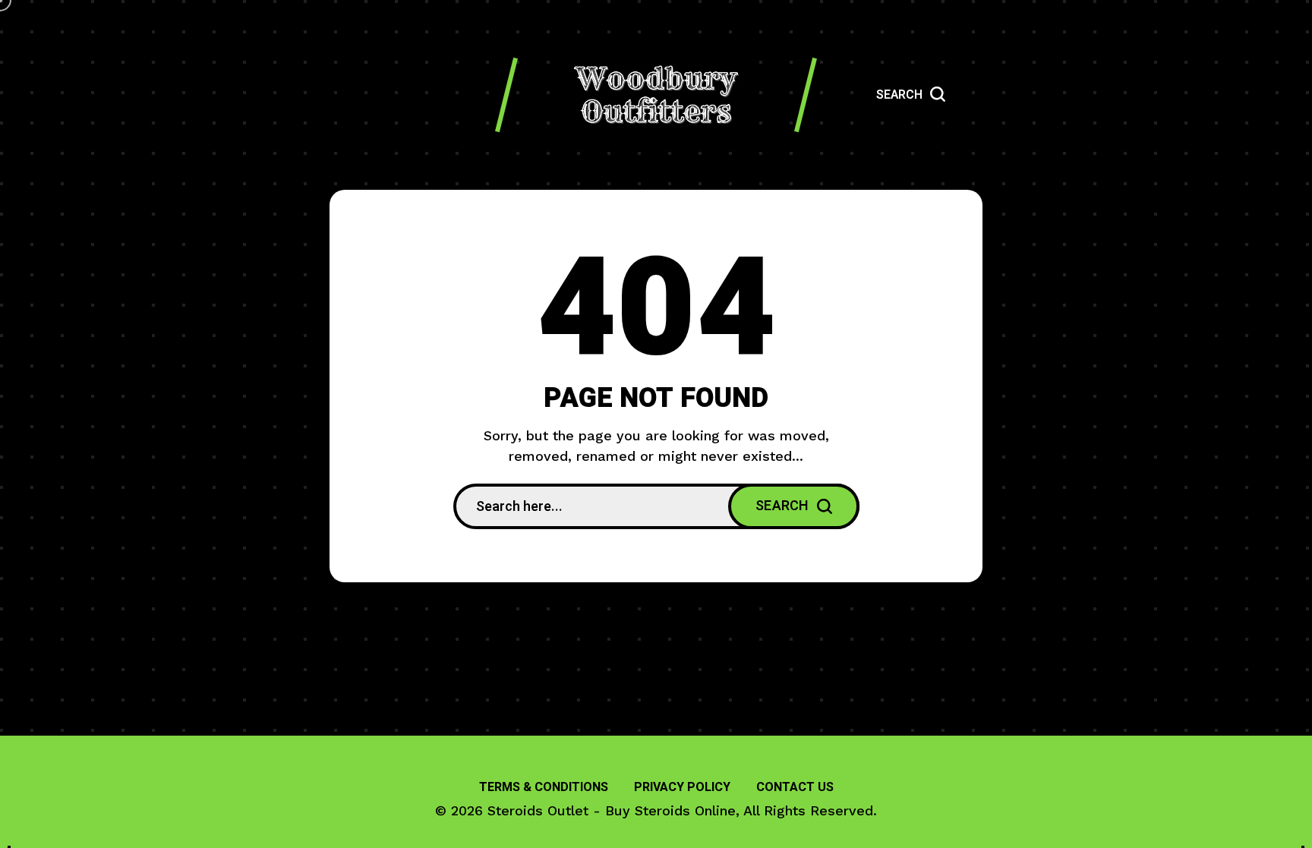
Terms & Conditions (543, 787)
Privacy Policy (682, 787)
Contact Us (795, 787)
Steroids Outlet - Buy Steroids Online (611, 810)
